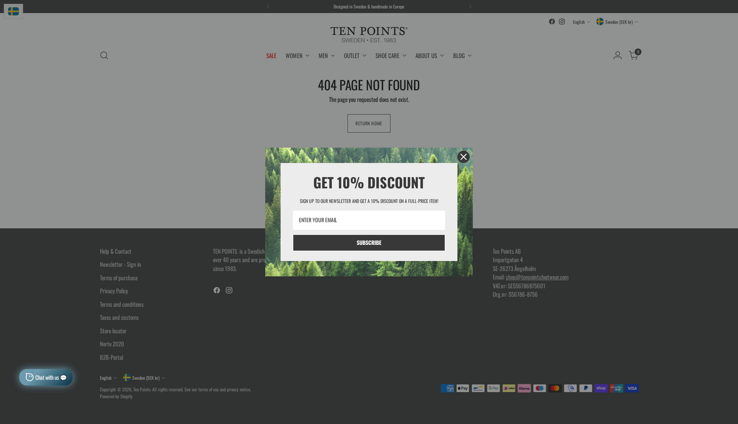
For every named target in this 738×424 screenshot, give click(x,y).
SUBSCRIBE (369, 242)
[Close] (463, 157)
